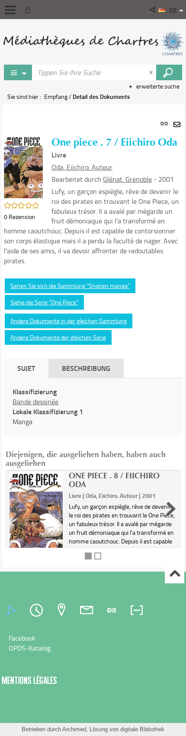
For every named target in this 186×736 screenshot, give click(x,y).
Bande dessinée (35, 401)
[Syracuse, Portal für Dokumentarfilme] (93, 43)
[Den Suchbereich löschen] (152, 72)
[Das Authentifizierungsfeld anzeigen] (29, 9)
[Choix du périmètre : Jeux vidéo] (18, 72)
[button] (153, 9)
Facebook (22, 638)
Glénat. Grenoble (127, 179)
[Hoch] (174, 574)
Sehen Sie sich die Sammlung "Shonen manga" (70, 285)
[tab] (12, 610)
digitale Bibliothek (142, 729)
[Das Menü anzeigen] (10, 10)
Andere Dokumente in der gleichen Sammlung (68, 321)
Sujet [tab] (26, 368)
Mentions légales (29, 680)
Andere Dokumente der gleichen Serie (58, 337)
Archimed (74, 729)
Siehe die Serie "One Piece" (44, 302)
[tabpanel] (93, 336)
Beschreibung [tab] (86, 368)
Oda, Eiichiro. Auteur (81, 167)
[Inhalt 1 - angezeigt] (88, 556)
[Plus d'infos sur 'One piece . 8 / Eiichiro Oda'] (36, 514)
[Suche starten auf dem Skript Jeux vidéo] (169, 72)
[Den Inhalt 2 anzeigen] (97, 556)
